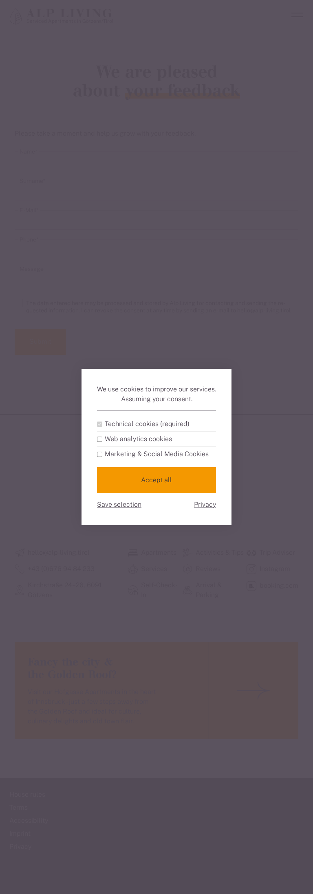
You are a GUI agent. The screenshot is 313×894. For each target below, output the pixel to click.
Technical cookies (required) (147, 424)
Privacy (205, 504)
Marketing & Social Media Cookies (157, 454)
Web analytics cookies (138, 439)
